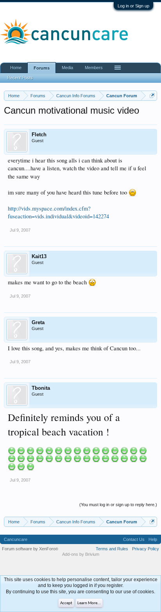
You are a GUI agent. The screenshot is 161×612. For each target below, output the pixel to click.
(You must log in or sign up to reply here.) (118, 504)
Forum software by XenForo (30, 548)
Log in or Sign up (133, 6)
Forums (42, 68)
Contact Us (134, 539)
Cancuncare (15, 539)
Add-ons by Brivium (80, 554)
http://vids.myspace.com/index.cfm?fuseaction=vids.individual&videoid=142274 (58, 212)
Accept (66, 603)
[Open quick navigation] (152, 95)
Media (67, 67)
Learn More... (89, 603)
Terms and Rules (112, 548)
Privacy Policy (145, 548)
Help (152, 539)
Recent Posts (20, 77)
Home (15, 67)
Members (94, 67)
